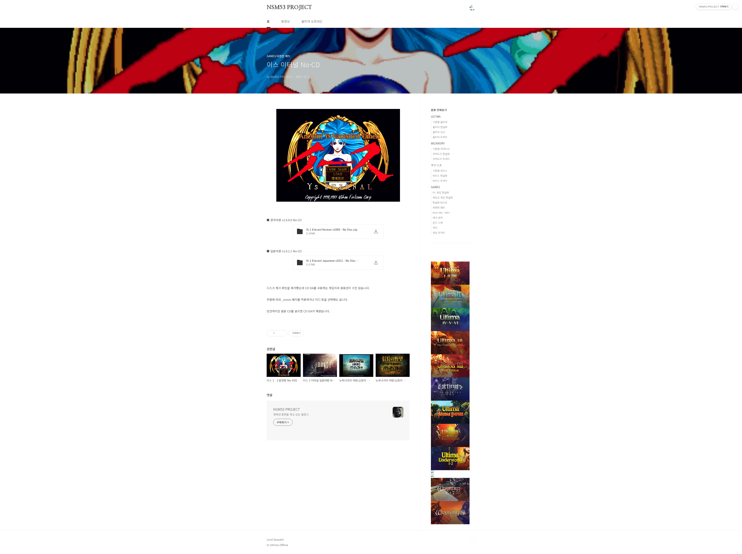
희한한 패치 (439, 207)
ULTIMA (436, 116)
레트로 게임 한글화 (443, 197)
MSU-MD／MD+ (441, 212)
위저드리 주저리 (441, 159)
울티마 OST (439, 132)
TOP (472, 541)
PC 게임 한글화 (441, 192)
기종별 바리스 (440, 170)
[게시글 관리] (283, 333)
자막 (435, 227)
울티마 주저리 (440, 137)
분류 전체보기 (439, 110)
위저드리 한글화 (441, 154)
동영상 (285, 21)
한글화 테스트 (440, 202)
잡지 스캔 (438, 222)
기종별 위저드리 (441, 149)
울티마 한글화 (440, 127)
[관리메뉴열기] (735, 7)
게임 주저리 (439, 233)
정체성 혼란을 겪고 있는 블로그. (291, 414)
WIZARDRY (438, 143)
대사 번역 (438, 217)
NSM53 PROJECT (289, 7)
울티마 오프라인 (311, 21)
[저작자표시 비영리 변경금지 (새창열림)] (309, 333)
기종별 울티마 (440, 122)
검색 (463, 8)
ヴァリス (436, 165)
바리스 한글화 (440, 176)
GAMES (435, 187)
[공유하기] (278, 333)
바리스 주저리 (440, 181)
